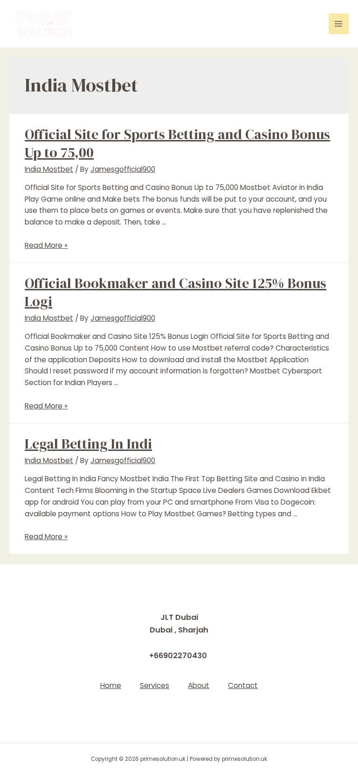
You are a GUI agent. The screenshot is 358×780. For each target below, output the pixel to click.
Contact (243, 685)
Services (154, 685)
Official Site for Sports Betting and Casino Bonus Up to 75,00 (177, 143)
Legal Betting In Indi (88, 443)
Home (110, 685)
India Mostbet (49, 169)
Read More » (46, 245)
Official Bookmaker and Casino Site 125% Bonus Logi (175, 292)
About (198, 685)
